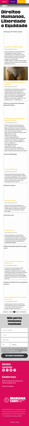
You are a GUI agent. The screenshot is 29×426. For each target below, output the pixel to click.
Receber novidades (14, 355)
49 (12, 311)
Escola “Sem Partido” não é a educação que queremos (15, 298)
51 (16, 311)
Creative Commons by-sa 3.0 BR (13, 416)
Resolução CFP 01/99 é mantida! (14, 47)
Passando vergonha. (10, 200)
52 (18, 311)
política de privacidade (19, 349)
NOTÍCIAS (21, 1)
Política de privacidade (7, 386)
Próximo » (24, 311)
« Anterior (4, 311)
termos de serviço (6, 351)
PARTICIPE (13, 1)
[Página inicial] (4, 5)
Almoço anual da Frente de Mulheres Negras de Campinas (15, 119)
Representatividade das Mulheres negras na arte (14, 262)
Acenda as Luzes (9, 230)
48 (10, 311)
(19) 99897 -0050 (11, 383)
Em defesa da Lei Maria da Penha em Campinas (15, 83)
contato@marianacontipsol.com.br (14, 381)
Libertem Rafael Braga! (11, 169)
